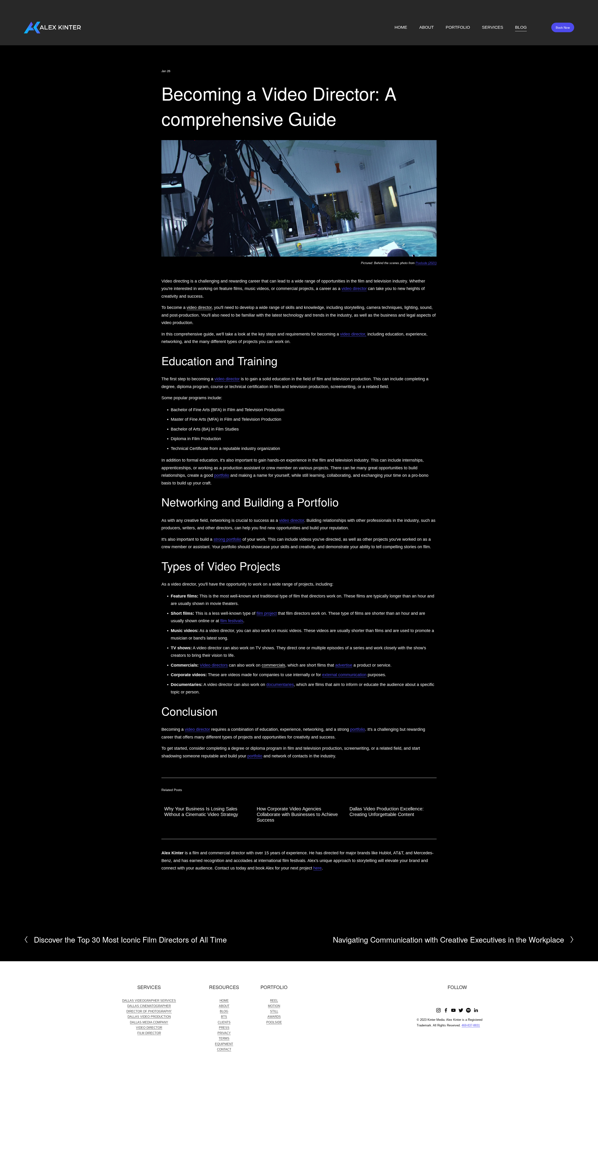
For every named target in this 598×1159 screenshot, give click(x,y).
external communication (344, 674)
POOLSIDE (274, 1022)
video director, (353, 334)
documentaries (280, 684)
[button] (429, 790)
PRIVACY (224, 1033)
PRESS (224, 1027)
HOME (401, 27)
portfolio (221, 475)
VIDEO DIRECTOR (149, 1027)
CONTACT (224, 1049)
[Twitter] (461, 1010)
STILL (274, 1011)
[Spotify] (468, 1010)
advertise (343, 665)
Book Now (563, 27)
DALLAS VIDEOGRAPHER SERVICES (149, 1000)
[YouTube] (453, 1010)
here (317, 868)
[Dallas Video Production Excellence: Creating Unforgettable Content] (393, 798)
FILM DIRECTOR (149, 1033)
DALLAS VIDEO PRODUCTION (149, 1016)
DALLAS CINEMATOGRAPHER (149, 1006)
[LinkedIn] (475, 1010)
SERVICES (492, 27)
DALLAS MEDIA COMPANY (149, 1022)
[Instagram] (438, 1010)
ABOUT (426, 27)
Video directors (214, 665)
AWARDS (274, 1016)
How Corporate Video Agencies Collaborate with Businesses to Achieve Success (297, 814)
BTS (224, 1016)
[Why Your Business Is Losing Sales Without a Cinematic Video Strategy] (207, 798)
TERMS (224, 1038)
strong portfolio (227, 539)
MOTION (274, 1006)
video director (354, 288)
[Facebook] (446, 1010)
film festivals (231, 620)
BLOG (521, 27)
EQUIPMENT (224, 1044)
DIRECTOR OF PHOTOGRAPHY (149, 1011)
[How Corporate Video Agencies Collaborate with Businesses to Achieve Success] (300, 798)
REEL (274, 1000)
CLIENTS (224, 1022)
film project (266, 613)
